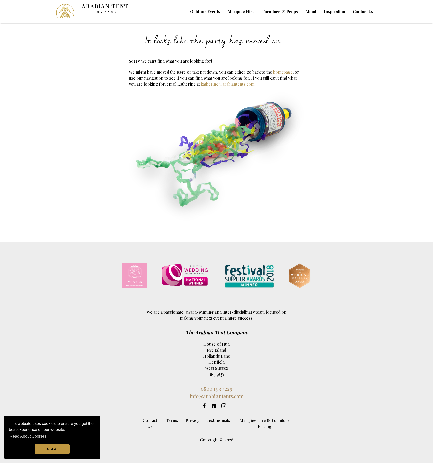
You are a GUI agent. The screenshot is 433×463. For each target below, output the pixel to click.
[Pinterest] (214, 406)
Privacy (192, 420)
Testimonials (218, 420)
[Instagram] (223, 406)
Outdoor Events (205, 11)
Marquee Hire (241, 11)
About (310, 11)
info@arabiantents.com (217, 396)
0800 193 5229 (216, 388)
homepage (283, 72)
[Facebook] (204, 406)
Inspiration (334, 11)
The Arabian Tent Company (216, 332)
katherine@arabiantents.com (227, 84)
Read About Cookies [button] (28, 436)
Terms (172, 420)
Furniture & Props (280, 11)
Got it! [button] (52, 449)
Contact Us (363, 11)
